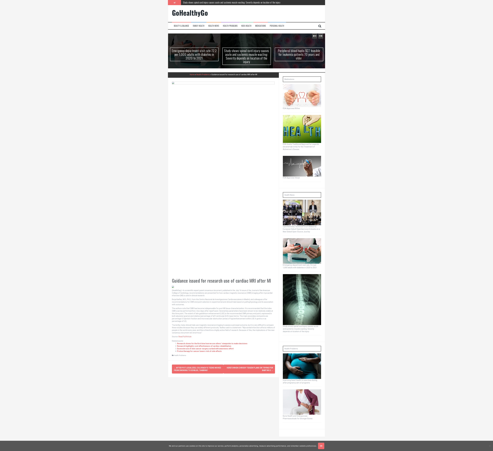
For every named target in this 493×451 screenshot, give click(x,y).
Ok (321, 446)
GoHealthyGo (190, 13)
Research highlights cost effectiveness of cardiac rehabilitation (204, 346)
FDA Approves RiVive (291, 108)
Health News (213, 25)
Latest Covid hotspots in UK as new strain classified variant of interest (299, 52)
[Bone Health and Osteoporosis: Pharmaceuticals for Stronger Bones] (302, 402)
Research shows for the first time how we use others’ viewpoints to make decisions (212, 343)
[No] (490, 446)
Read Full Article (184, 337)
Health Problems (230, 25)
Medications (260, 25)
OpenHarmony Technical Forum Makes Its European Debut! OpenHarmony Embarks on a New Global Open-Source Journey (301, 229)
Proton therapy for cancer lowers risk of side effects (199, 351)
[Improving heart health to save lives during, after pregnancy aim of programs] (302, 366)
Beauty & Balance (181, 25)
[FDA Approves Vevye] (302, 166)
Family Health (198, 25)
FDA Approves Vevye (291, 178)
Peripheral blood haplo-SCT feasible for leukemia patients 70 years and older (215, 2)
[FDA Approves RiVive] (302, 95)
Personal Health (277, 25)
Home (192, 74)
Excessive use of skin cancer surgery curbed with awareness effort (205, 349)
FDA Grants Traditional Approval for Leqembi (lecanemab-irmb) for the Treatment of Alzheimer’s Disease (301, 146)
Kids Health (246, 25)
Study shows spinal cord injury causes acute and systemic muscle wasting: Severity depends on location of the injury (194, 56)
